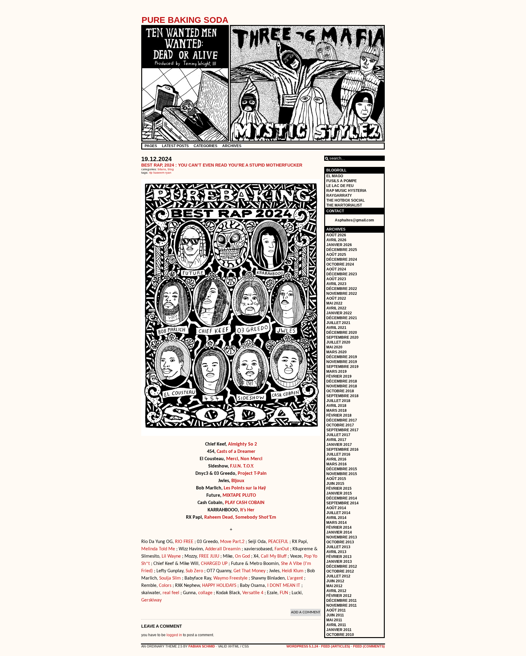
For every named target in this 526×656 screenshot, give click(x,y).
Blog (171, 169)
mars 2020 (336, 352)
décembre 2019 (341, 357)
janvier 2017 (339, 445)
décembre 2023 (341, 274)
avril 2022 (336, 308)
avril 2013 (336, 552)
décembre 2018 (341, 381)
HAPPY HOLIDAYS (219, 585)
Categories (205, 146)
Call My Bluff (273, 556)
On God (242, 556)
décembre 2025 (341, 250)
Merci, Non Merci (244, 459)
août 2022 (336, 298)
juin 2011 (335, 615)
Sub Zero (194, 571)
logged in (174, 635)
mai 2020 (334, 347)
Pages (151, 146)
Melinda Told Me (158, 549)
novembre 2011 (341, 605)
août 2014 (336, 508)
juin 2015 (335, 483)
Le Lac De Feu (340, 186)
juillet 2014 (338, 513)
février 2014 (339, 527)
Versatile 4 (252, 593)
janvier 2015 (339, 493)
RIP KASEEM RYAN (160, 172)
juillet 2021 (338, 323)
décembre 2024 (341, 259)
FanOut (282, 549)
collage (205, 593)
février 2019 (339, 376)
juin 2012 (335, 581)
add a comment (305, 612)
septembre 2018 (342, 396)
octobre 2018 (340, 391)
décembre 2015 (341, 469)
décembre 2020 (341, 332)
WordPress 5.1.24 (302, 646)
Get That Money (249, 571)
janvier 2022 (339, 313)
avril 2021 (336, 328)
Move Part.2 (232, 541)
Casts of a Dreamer (236, 451)
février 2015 (339, 488)
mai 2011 (334, 620)
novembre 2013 (341, 537)
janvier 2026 (339, 245)
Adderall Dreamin (222, 549)
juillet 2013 (338, 547)
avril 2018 (336, 406)
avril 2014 (336, 518)
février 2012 (339, 596)
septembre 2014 (342, 503)
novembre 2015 (341, 474)
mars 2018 (336, 410)
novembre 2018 (341, 386)
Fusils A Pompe (341, 181)
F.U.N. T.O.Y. (242, 466)
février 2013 (339, 557)
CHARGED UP (214, 563)
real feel (171, 593)
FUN (284, 593)
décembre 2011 (341, 600)
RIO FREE (184, 541)
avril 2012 (336, 591)
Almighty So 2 (242, 444)
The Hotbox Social (345, 200)
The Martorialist (344, 205)
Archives (231, 146)
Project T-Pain (252, 473)
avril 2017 (336, 440)
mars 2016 (336, 464)
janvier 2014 (339, 532)
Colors (165, 585)
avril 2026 (336, 240)
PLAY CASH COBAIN (245, 502)
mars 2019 (336, 371)
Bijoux (237, 480)
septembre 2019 (342, 367)
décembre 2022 (341, 289)
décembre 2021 (341, 318)
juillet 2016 (338, 454)
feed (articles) (335, 646)
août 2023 (336, 279)
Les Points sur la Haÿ (245, 488)
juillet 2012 (338, 576)
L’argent (295, 578)
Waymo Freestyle (230, 578)
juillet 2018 (338, 401)
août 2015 (336, 479)
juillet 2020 (338, 342)
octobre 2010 (340, 635)
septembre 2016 (342, 449)
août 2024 (336, 269)
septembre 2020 (342, 337)
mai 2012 (334, 586)
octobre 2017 (340, 425)
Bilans (162, 169)
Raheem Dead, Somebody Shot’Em (240, 517)
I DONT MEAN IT (283, 585)
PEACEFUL (278, 541)
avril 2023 (336, 284)
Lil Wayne (171, 556)
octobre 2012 (340, 571)
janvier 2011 (339, 630)
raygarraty (339, 195)
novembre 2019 (341, 362)
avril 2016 (336, 459)
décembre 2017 (341, 420)
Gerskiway (151, 600)
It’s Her (247, 510)
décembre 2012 (341, 566)
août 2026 (336, 235)
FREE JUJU (209, 556)
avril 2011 (336, 625)
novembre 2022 (341, 293)
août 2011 (336, 610)
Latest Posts (175, 146)
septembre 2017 (342, 430)
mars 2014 (336, 522)
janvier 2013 (339, 561)
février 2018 (339, 415)
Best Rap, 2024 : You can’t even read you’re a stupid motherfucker (221, 165)
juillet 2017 (338, 435)
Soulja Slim (170, 578)
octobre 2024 (340, 264)
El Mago (334, 176)
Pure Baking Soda (185, 20)
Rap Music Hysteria (346, 191)
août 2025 (336, 254)
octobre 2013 (340, 542)
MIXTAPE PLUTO (239, 495)
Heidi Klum (292, 571)
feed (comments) (369, 646)
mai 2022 (334, 303)
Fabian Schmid (201, 646)
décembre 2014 (341, 498)
